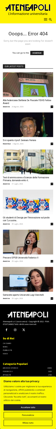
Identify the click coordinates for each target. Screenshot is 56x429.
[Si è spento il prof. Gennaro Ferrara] (28, 124)
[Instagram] (15, 330)
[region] (28, 403)
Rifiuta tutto (28, 423)
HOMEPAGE (36, 53)
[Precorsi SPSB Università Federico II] (28, 242)
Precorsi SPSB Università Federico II (20, 257)
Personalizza (28, 415)
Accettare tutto (28, 407)
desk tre (6, 107)
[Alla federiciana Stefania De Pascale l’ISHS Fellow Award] (28, 84)
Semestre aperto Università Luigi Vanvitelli (23, 295)
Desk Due (7, 144)
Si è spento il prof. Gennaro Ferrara (19, 140)
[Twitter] (23, 330)
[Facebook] (6, 330)
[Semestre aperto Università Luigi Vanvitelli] (28, 279)
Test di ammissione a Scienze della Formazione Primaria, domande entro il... (26, 179)
